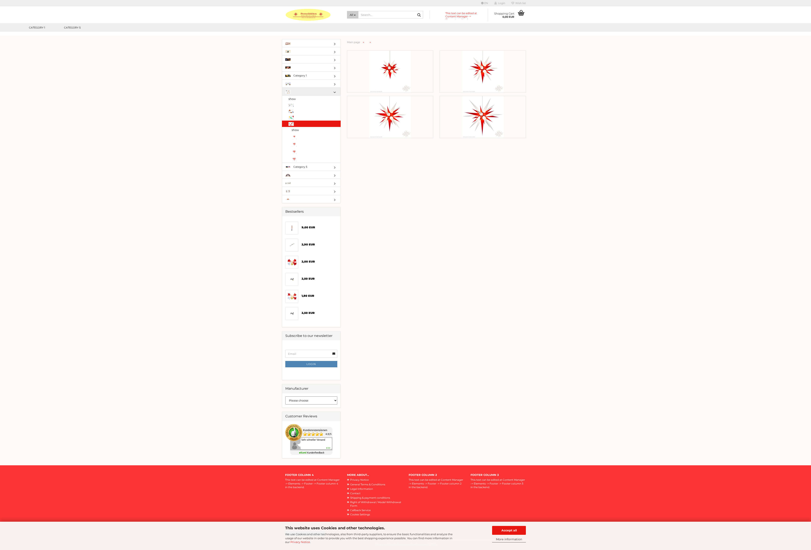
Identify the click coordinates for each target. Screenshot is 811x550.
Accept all (509, 530)
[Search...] (419, 15)
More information (509, 539)
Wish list (520, 3)
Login (311, 364)
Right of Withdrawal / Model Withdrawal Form (375, 504)
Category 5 (72, 27)
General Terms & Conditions (367, 484)
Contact (355, 493)
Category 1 (37, 27)
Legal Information (361, 488)
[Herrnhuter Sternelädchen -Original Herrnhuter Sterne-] (313, 14)
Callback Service (360, 510)
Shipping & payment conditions (370, 497)
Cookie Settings (360, 514)
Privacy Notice (300, 542)
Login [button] (501, 3)
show (292, 99)
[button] (484, 3)
